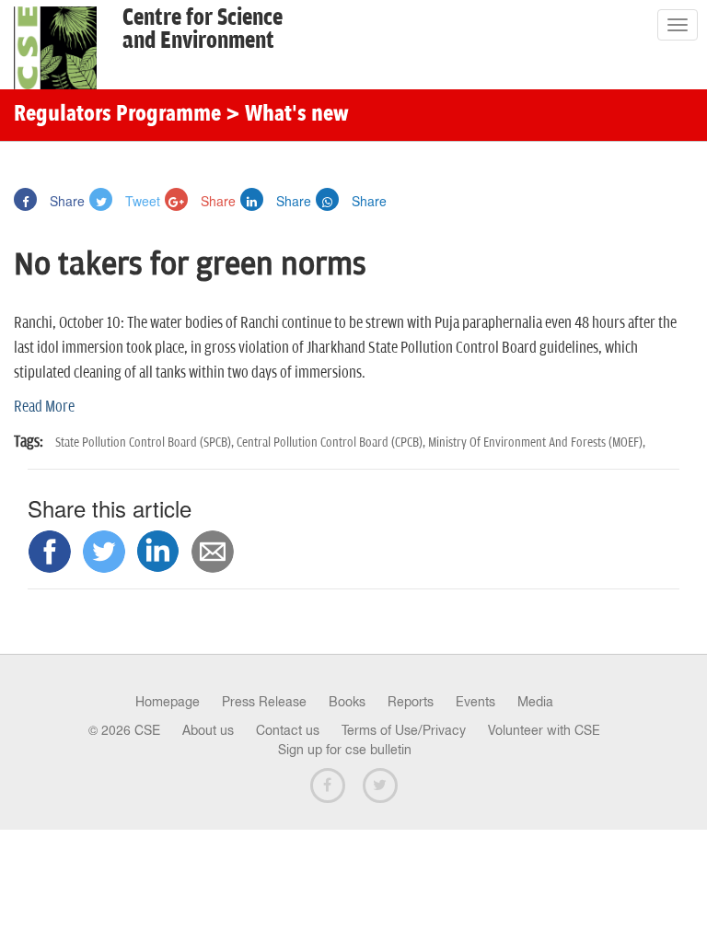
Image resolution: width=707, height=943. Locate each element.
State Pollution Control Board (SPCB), (146, 442)
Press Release (264, 701)
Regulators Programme (117, 115)
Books (347, 701)
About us (208, 730)
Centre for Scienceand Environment (202, 29)
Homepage (167, 701)
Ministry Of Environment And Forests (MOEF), (536, 442)
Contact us (287, 730)
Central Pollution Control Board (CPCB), (332, 442)
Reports (411, 701)
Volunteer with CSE (544, 730)
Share (65, 201)
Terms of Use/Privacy (404, 730)
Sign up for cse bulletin (344, 749)
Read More (44, 407)
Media (535, 701)
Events (475, 701)
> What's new (287, 115)
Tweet (141, 201)
